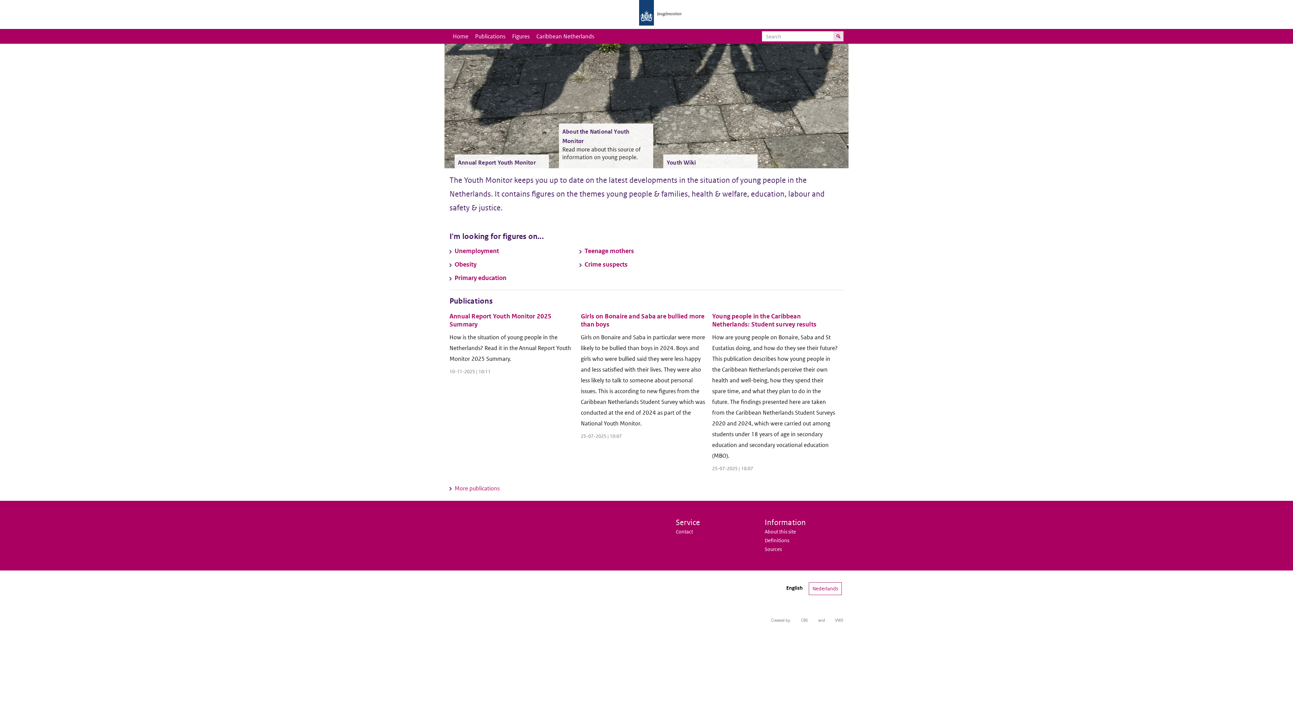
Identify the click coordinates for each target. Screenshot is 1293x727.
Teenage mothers (609, 251)
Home (460, 36)
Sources (773, 549)
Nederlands (825, 588)
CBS (804, 620)
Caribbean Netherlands (565, 36)
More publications (477, 488)
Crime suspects (606, 264)
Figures (521, 36)
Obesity (465, 264)
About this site (780, 531)
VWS (839, 620)
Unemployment (477, 251)
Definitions (777, 540)
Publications (490, 36)
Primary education (480, 278)
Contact (684, 531)
